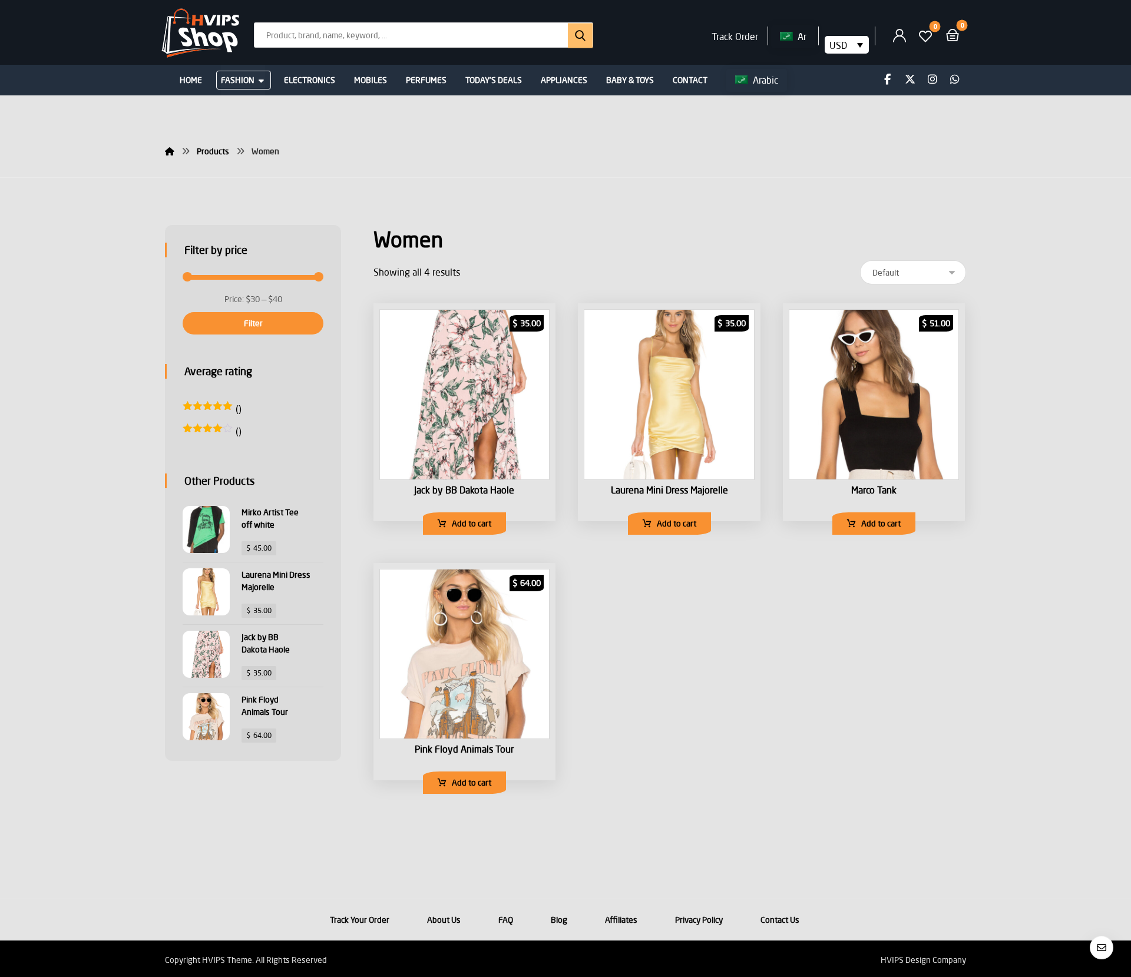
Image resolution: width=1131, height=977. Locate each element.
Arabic (765, 79)
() (212, 409)
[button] (576, 35)
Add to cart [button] (471, 523)
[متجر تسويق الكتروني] (200, 33)
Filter (253, 323)
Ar (802, 36)
